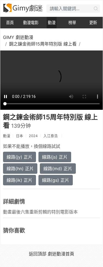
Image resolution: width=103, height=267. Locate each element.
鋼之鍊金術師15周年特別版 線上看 (43, 44)
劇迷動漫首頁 (61, 254)
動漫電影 (30, 22)
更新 (93, 22)
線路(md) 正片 (57, 168)
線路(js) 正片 (55, 157)
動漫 (51, 22)
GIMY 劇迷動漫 (18, 37)
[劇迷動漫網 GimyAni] (23, 8)
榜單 (72, 22)
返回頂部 (37, 254)
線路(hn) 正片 (20, 168)
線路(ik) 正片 (19, 180)
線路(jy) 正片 (19, 157)
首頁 (10, 22)
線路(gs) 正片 (55, 180)
